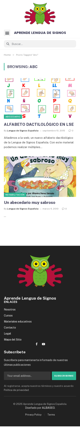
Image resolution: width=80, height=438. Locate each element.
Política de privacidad (16, 390)
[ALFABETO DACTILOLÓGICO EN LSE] (40, 98)
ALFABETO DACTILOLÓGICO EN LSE (39, 124)
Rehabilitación (15, 195)
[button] (7, 33)
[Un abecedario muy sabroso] (40, 176)
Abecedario (12, 117)
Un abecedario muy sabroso (29, 202)
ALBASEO (48, 407)
